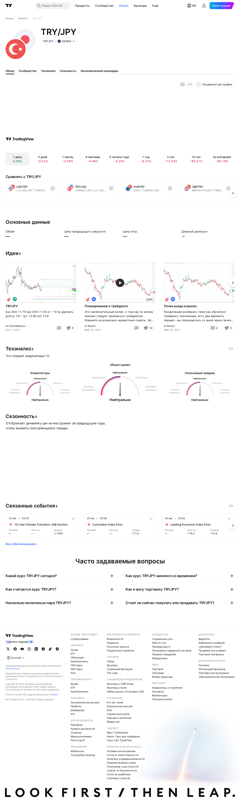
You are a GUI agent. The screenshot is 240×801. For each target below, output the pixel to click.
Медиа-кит (113, 721)
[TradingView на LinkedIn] (36, 649)
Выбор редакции (162, 676)
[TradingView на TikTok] (50, 649)
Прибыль (76, 706)
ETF (73, 653)
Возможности (115, 638)
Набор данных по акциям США (125, 691)
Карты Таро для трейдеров (123, 736)
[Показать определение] (16, 231)
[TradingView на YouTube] (22, 649)
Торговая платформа (211, 654)
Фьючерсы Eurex (117, 687)
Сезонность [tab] (68, 71)
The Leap (112, 672)
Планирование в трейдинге (106, 306)
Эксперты (158, 691)
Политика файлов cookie (121, 762)
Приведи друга (161, 646)
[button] (92, 5)
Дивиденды (78, 710)
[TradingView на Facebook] (15, 649)
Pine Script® (78, 740)
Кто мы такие (115, 702)
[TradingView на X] (8, 649)
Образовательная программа (216, 676)
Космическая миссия (119, 706)
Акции (74, 649)
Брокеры (140, 5)
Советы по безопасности (122, 770)
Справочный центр (118, 713)
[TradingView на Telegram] (43, 649)
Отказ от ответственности (122, 754)
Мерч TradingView (117, 732)
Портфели (76, 724)
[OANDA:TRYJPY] (9, 299)
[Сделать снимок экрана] (183, 84)
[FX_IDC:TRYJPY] (88, 299)
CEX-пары (77, 665)
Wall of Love (159, 642)
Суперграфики (79, 638)
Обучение (158, 672)
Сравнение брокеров (119, 669)
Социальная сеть (162, 638)
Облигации (77, 657)
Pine (73, 672)
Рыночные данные (118, 646)
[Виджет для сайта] (190, 84)
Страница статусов (118, 778)
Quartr (54, 694)
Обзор (110, 661)
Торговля (157, 669)
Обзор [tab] (10, 71)
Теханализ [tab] (48, 71)
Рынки (123, 5)
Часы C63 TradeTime (119, 740)
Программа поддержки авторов (171, 650)
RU (194, 5)
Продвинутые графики (212, 650)
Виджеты (204, 638)
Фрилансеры (160, 695)
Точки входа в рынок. (180, 306)
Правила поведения (164, 654)
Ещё (155, 5)
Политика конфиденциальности (126, 758)
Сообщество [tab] (28, 71)
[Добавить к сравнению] (53, 188)
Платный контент (162, 699)
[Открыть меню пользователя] (203, 5)
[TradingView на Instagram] (29, 649)
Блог (109, 710)
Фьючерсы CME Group (120, 683)
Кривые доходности (83, 728)
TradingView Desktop (83, 754)
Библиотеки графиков (212, 642)
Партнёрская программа (214, 672)
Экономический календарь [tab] (99, 71)
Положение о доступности (123, 766)
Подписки (113, 642)
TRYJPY (12, 306)
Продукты (82, 5)
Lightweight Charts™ (210, 646)
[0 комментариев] (59, 327)
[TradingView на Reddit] (57, 649)
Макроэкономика (81, 736)
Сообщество (104, 5)
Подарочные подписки (120, 650)
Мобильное (77, 751)
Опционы (76, 732)
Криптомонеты (79, 661)
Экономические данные (85, 702)
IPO (73, 713)
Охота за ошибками (118, 774)
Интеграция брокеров (212, 669)
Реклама (204, 665)
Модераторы (160, 658)
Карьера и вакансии (119, 717)
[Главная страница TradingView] (9, 5)
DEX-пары (77, 669)
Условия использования (121, 751)
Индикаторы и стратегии (167, 687)
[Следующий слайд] (233, 283)
